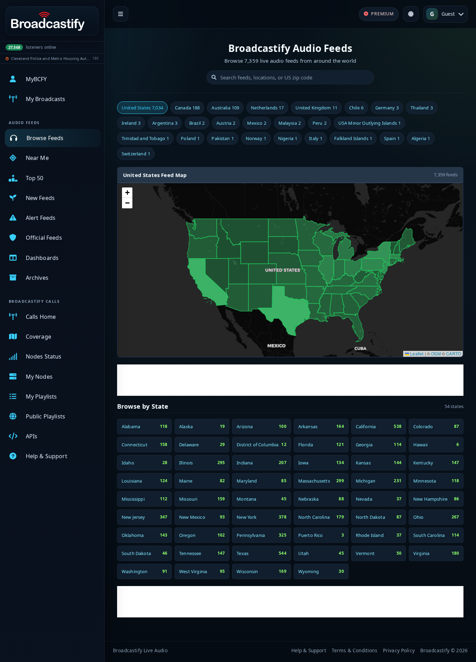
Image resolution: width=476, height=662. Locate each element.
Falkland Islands (353, 138)
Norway (256, 138)
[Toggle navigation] (120, 14)
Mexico (256, 123)
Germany (387, 108)
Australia (225, 108)
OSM (435, 353)
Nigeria (287, 138)
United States (142, 108)
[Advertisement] (290, 380)
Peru (320, 123)
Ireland (131, 123)
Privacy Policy (399, 650)
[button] (127, 192)
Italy (315, 138)
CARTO (453, 353)
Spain (392, 138)
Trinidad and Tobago (145, 138)
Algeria (421, 138)
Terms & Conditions (354, 650)
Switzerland (136, 154)
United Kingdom (316, 108)
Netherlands (267, 108)
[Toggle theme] (411, 14)
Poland (190, 138)
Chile (356, 108)
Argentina (164, 123)
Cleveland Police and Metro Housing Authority (50, 58)
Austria (225, 123)
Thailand (421, 108)
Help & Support (308, 650)
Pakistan (222, 138)
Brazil (197, 123)
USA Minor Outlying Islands (369, 123)
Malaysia (289, 123)
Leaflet (416, 353)
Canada (187, 108)
